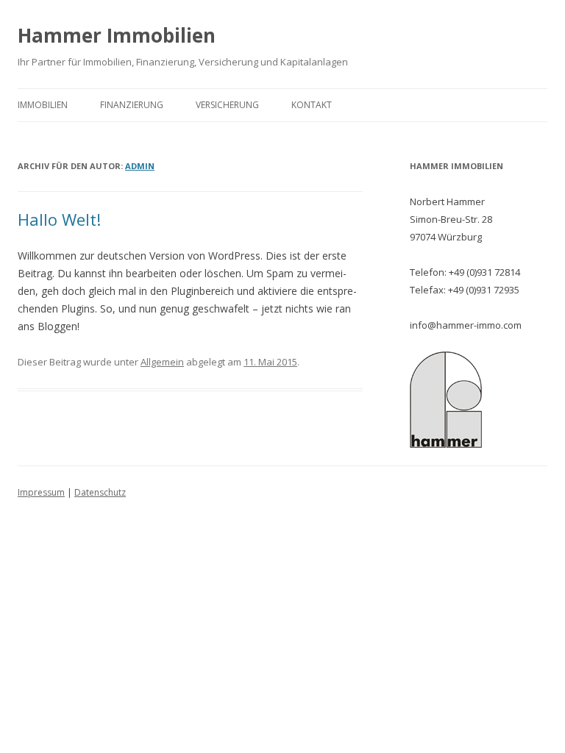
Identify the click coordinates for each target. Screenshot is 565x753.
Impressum (41, 492)
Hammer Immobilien (117, 35)
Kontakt (311, 105)
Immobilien (43, 105)
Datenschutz (100, 492)
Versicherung (227, 105)
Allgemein (162, 361)
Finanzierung (131, 105)
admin (139, 165)
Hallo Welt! (59, 219)
